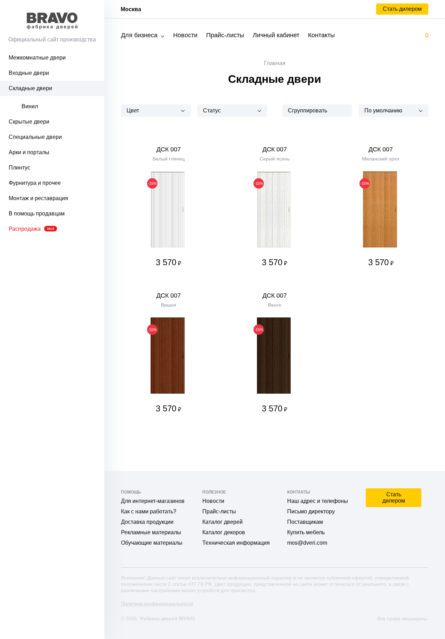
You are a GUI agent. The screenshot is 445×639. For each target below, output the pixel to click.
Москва (131, 9)
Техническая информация (236, 543)
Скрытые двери (29, 122)
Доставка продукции (147, 522)
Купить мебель (306, 532)
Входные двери (29, 73)
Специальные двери (35, 137)
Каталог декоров (223, 532)
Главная (274, 63)
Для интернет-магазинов (153, 501)
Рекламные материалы (151, 532)
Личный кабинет (276, 35)
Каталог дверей (222, 522)
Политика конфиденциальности (157, 603)
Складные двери (30, 88)
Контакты (321, 35)
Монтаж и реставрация (38, 198)
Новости (185, 35)
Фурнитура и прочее (35, 183)
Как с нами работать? (148, 511)
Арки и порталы (29, 152)
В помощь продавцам (37, 213)
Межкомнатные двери (37, 58)
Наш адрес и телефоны (317, 501)
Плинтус (19, 168)
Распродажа (31, 229)
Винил (30, 106)
